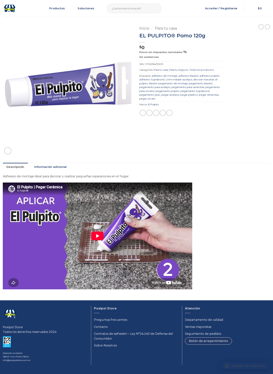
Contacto (101, 327)
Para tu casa (166, 28)
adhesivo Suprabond (151, 79)
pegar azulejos (170, 94)
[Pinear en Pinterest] (163, 113)
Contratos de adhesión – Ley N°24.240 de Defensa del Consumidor (133, 336)
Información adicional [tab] (50, 167)
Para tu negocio (178, 69)
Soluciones (86, 8)
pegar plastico (189, 94)
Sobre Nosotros (105, 345)
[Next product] (261, 26)
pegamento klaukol (200, 83)
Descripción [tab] (15, 167)
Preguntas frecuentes (110, 320)
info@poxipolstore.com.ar (16, 360)
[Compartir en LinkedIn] (169, 113)
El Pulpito (153, 104)
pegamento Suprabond (195, 91)
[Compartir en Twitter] (149, 113)
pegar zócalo (147, 98)
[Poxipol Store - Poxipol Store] (10, 8)
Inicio (144, 28)
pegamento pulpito (167, 91)
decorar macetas (203, 79)
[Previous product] (267, 26)
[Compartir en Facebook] (143, 113)
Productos (57, 8)
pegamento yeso (149, 94)
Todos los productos (201, 69)
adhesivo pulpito (209, 75)
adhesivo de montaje (164, 75)
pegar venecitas (209, 94)
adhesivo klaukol (188, 75)
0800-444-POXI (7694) (16, 356)
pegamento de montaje (173, 83)
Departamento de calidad (204, 320)
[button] (262, 8)
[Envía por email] (156, 113)
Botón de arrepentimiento (208, 341)
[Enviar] (158, 8)
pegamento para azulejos (154, 87)
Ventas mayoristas (198, 327)
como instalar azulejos (178, 79)
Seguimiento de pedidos (203, 333)
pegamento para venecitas (187, 87)
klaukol (153, 83)
